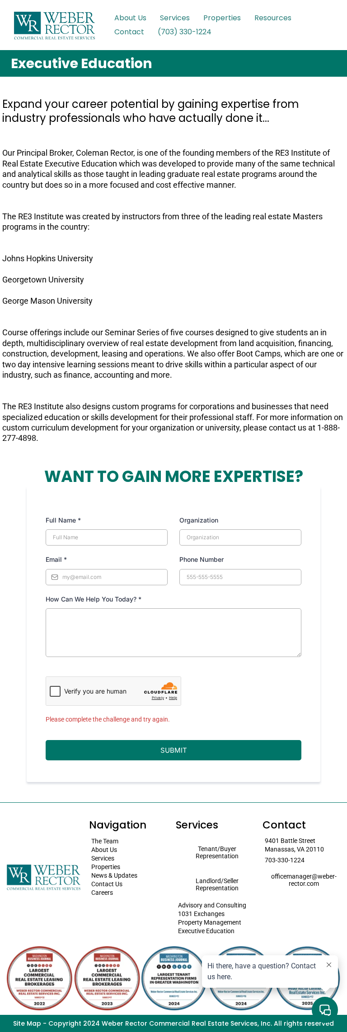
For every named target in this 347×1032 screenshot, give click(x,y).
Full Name (63, 520)
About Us (130, 18)
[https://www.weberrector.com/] (54, 25)
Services (175, 18)
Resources (272, 18)
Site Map (27, 1023)
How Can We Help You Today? (93, 599)
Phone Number (201, 559)
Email (56, 559)
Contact (129, 32)
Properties (222, 18)
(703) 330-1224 (184, 32)
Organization (198, 520)
